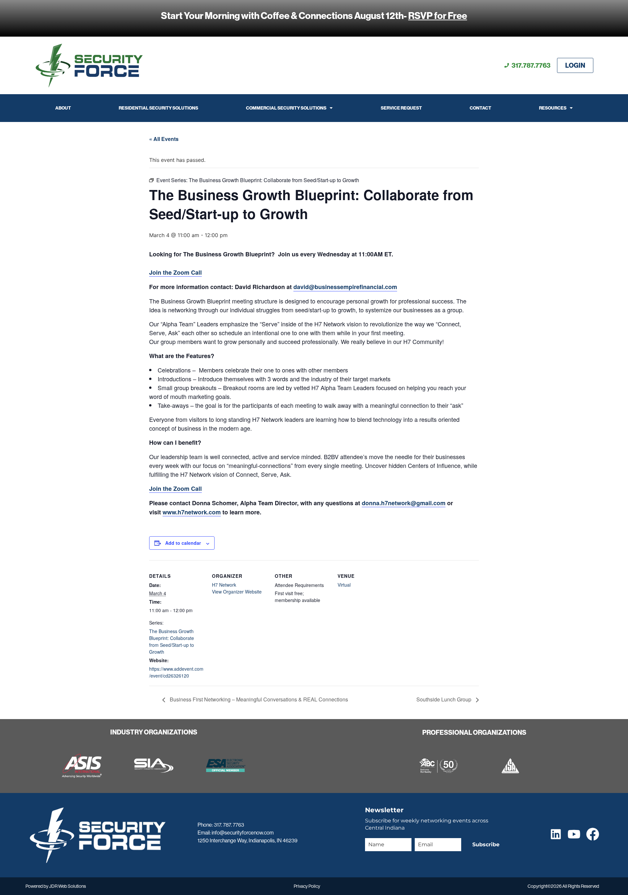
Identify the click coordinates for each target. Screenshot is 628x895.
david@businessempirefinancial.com (345, 287)
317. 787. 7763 (229, 825)
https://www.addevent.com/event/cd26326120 (176, 672)
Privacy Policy (307, 886)
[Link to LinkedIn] (556, 834)
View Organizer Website (237, 591)
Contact (480, 108)
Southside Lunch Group (444, 699)
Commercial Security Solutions (286, 108)
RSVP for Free (437, 15)
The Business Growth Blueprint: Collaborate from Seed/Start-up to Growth (171, 641)
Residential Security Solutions (158, 108)
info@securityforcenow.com (243, 833)
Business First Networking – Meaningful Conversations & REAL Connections (258, 699)
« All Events (164, 139)
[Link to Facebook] (592, 834)
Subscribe (485, 844)
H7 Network (224, 584)
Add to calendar (183, 543)
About (63, 108)
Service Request (401, 108)
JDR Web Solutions (67, 886)
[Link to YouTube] (574, 834)
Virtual (344, 584)
